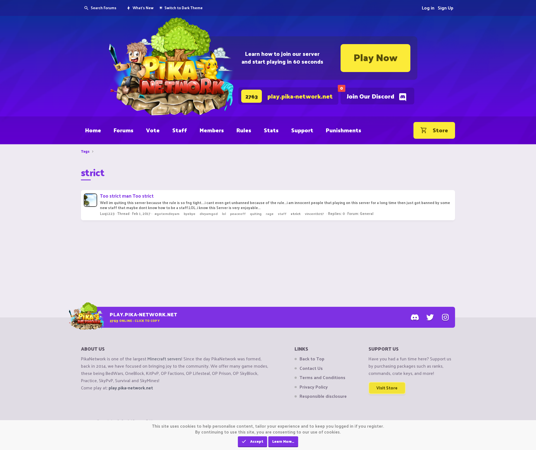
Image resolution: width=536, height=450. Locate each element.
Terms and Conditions (322, 377)
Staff (179, 130)
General (367, 213)
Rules (243, 130)
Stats (271, 130)
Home (93, 130)
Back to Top (312, 358)
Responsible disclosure (323, 396)
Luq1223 (107, 213)
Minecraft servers (164, 359)
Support (302, 130)
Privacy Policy (314, 387)
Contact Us (311, 368)
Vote (153, 130)
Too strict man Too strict (127, 196)
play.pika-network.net (131, 388)
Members (212, 130)
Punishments (343, 130)
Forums (123, 130)
